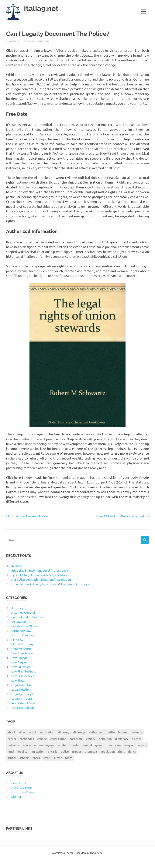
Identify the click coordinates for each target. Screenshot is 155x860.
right (121, 751)
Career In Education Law (27, 617)
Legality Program (22, 698)
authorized (96, 732)
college (42, 738)
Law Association (22, 653)
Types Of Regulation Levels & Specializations (41, 575)
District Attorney (22, 635)
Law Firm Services (23, 676)
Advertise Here (21, 787)
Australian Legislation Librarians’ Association (41, 579)
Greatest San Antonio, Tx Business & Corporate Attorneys (50, 584)
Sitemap (16, 796)
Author (28, 41)
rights (132, 751)
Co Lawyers (19, 621)
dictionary (121, 738)
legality (22, 751)
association (47, 732)
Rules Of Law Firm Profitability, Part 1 (121, 516)
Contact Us (18, 783)
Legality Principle (22, 694)
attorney (63, 732)
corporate (76, 738)
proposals (91, 751)
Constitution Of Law (24, 626)
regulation (108, 751)
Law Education (21, 667)
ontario (52, 751)
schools (24, 757)
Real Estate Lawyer (24, 703)
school (12, 757)
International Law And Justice (28, 516)
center (12, 738)
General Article (21, 648)
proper (76, 751)
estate (61, 745)
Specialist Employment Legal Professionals (40, 570)
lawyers (142, 745)
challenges (27, 738)
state (46, 757)
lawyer (128, 745)
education (29, 745)
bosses (122, 732)
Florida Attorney (22, 644)
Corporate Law (21, 630)
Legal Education (22, 685)
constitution (58, 738)
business (136, 732)
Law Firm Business (23, 671)
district (136, 738)
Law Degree (19, 662)
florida (73, 745)
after (22, 732)
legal (11, 751)
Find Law (43, 41)
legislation (37, 751)
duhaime (13, 745)
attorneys (79, 732)
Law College (19, 657)
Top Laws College (23, 707)
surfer (57, 757)
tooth (68, 757)
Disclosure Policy (22, 792)
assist (32, 732)
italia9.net (41, 8)
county (90, 738)
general (87, 745)
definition (105, 738)
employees (46, 745)
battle (111, 732)
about (11, 732)
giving (99, 745)
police (65, 751)
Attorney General (23, 612)
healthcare (114, 745)
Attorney (17, 608)
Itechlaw (16, 566)
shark (36, 757)
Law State (18, 680)
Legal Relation (20, 689)
